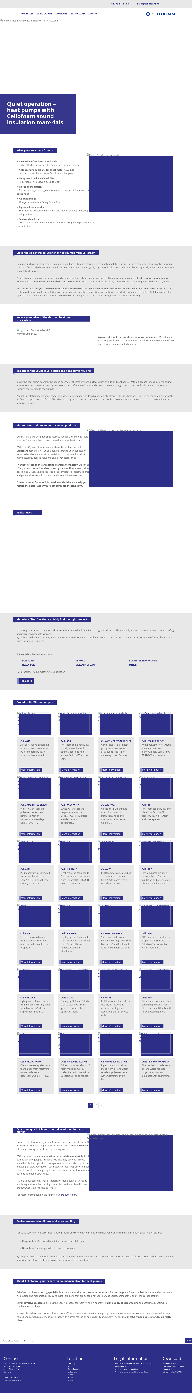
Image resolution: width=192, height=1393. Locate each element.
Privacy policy (120, 1366)
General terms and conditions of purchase (131, 1372)
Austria (71, 1374)
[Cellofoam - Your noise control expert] (160, 13)
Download (78, 13)
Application (44, 13)
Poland (70, 1380)
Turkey (70, 1366)
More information (30, 769)
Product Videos (168, 1369)
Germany (71, 1363)
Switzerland (72, 1372)
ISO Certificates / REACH (172, 1372)
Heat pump (28, 1341)
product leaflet (68, 1194)
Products (27, 13)
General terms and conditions (126, 1369)
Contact (94, 13)
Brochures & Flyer (170, 1363)
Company (61, 13)
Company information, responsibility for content (134, 1363)
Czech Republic (74, 1369)
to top (188, 1340)
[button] (17, 14)
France (70, 1377)
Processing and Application (173, 1366)
